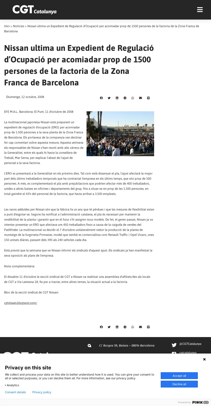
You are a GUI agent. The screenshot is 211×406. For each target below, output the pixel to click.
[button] (101, 98)
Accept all (179, 375)
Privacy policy (41, 392)
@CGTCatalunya (190, 344)
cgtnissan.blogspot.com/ (20, 303)
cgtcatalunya (187, 352)
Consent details (15, 392)
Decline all (179, 384)
